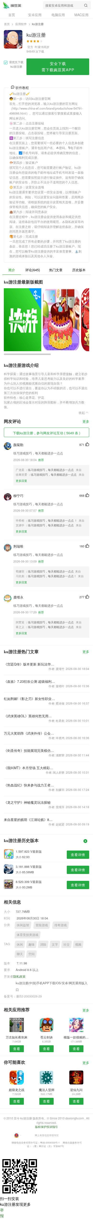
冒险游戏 (42, 925)
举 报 (2, 1212)
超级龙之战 (16, 1089)
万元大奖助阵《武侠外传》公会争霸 (29, 733)
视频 (78, 944)
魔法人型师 (46, 1089)
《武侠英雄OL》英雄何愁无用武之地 (29, 716)
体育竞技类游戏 (27, 934)
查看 (16, 1048)
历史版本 (79, 269)
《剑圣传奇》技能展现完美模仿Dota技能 (29, 750)
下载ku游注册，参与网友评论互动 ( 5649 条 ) (46, 432)
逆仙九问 (76, 1089)
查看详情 (78, 854)
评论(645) (32, 269)
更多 (86, 421)
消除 (43, 944)
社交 (66, 944)
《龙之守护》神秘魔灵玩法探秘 (27, 802)
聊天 (20, 954)
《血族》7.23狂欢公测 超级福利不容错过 (29, 681)
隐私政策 (19, 976)
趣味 (31, 944)
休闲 (20, 944)
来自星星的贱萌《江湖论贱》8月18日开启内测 (29, 819)
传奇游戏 (60, 925)
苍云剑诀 (46, 1037)
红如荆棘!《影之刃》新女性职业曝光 (29, 698)
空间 (31, 954)
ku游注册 (12, 5)
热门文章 (55, 269)
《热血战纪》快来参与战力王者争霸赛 (29, 785)
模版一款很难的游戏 (76, 1037)
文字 (55, 944)
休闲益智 (23, 925)
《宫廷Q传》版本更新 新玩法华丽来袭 (29, 664)
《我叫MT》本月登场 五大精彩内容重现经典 (29, 767)
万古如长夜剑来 (16, 1037)
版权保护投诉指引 (46, 1127)
